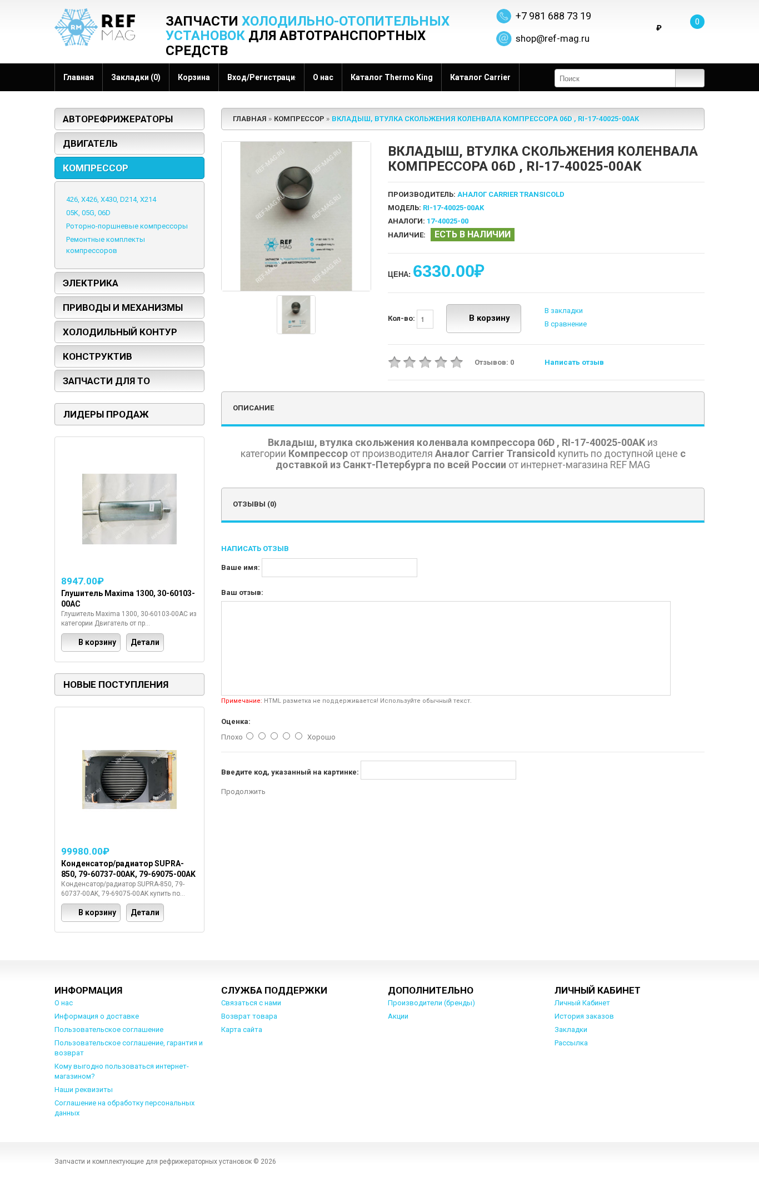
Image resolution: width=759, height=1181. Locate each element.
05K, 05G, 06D (88, 213)
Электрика (90, 283)
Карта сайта (241, 1029)
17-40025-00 (447, 221)
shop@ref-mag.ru (553, 38)
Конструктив (97, 356)
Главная (78, 77)
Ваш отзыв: (242, 592)
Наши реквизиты (83, 1089)
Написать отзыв (574, 362)
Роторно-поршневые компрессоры (127, 226)
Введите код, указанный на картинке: (290, 772)
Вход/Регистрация (261, 77)
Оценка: (236, 721)
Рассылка (571, 1043)
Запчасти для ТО (106, 380)
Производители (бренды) (431, 1003)
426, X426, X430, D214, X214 (111, 199)
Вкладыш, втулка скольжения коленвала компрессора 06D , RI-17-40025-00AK (485, 119)
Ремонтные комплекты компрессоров (105, 245)
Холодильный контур (120, 332)
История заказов (584, 1016)
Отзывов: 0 (494, 362)
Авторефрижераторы (118, 119)
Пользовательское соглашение (108, 1029)
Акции (398, 1016)
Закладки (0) (136, 77)
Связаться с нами (251, 1003)
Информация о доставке (96, 1016)
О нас (323, 77)
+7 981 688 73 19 (553, 16)
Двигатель (90, 143)
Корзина (194, 77)
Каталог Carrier (480, 77)
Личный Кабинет (582, 1003)
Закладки (571, 1029)
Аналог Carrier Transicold (511, 194)
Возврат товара (249, 1016)
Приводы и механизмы (123, 307)
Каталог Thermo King (392, 77)
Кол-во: (402, 318)
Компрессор (95, 167)
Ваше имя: (240, 567)
